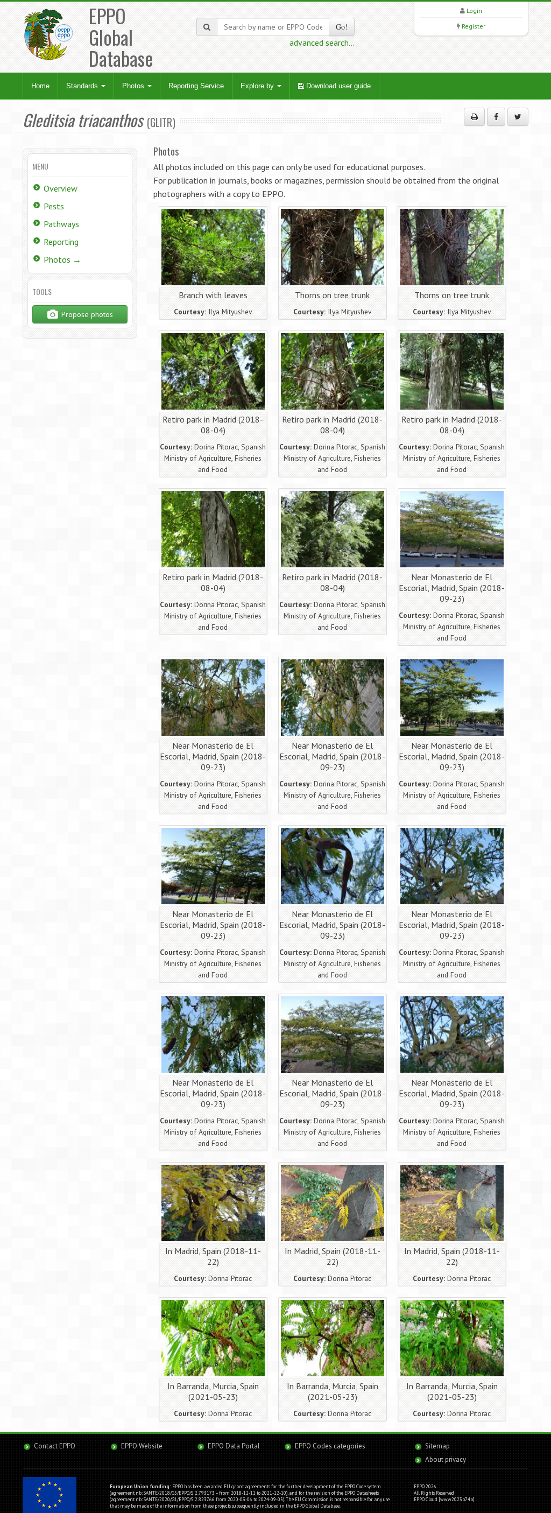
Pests (54, 206)
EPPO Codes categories (330, 1446)
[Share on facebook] (496, 117)
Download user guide (337, 86)
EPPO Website (142, 1446)
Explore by (258, 86)
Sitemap (437, 1446)
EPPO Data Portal (234, 1446)
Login (474, 10)
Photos (134, 86)
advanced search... (322, 42)
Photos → (62, 259)
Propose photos (86, 314)
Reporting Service (196, 86)
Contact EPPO (54, 1446)
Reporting (61, 241)
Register (473, 26)
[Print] (474, 117)
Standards (83, 86)
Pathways (61, 224)
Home (40, 86)
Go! (342, 27)
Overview (60, 188)
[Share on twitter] (517, 117)
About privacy (445, 1459)
